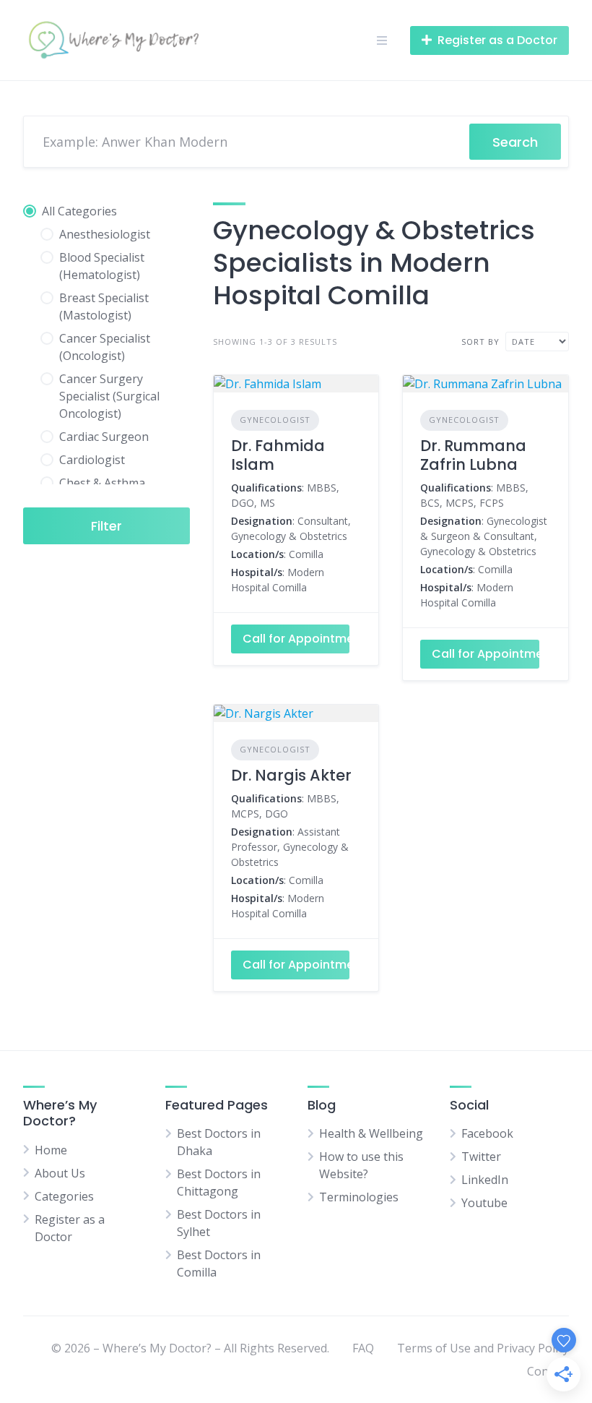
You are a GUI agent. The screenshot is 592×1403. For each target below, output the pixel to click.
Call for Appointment (296, 638)
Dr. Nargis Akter (291, 775)
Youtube (484, 1203)
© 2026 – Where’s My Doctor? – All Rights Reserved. (190, 1348)
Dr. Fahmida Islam (278, 455)
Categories (64, 1196)
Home (51, 1150)
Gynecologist (275, 419)
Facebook (487, 1133)
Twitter (481, 1156)
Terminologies (359, 1197)
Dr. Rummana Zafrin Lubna (473, 455)
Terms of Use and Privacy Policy (483, 1348)
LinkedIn (484, 1180)
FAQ (363, 1348)
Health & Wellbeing (371, 1133)
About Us (60, 1173)
